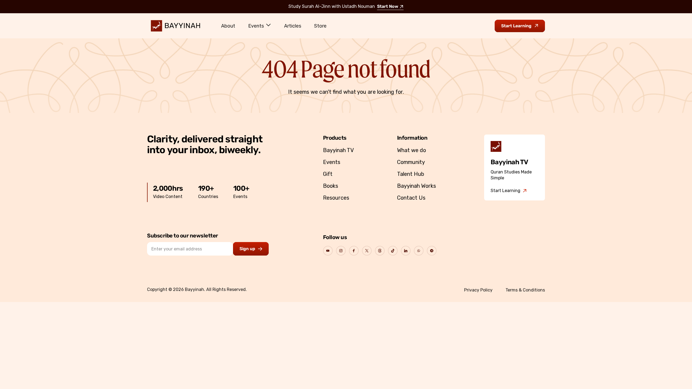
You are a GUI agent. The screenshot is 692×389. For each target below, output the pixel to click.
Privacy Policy (478, 290)
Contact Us (411, 197)
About (228, 26)
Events (256, 26)
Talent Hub (410, 174)
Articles (292, 26)
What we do (411, 150)
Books (330, 186)
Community (411, 162)
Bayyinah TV (338, 150)
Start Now (387, 7)
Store (320, 26)
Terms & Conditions (525, 290)
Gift (327, 174)
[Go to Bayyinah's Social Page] (328, 251)
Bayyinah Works (416, 186)
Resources (336, 197)
